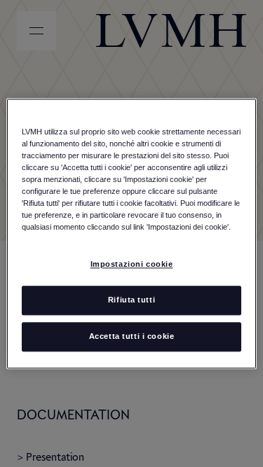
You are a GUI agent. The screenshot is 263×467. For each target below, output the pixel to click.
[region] (131, 233)
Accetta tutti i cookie (132, 336)
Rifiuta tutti (131, 299)
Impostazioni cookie (131, 264)
